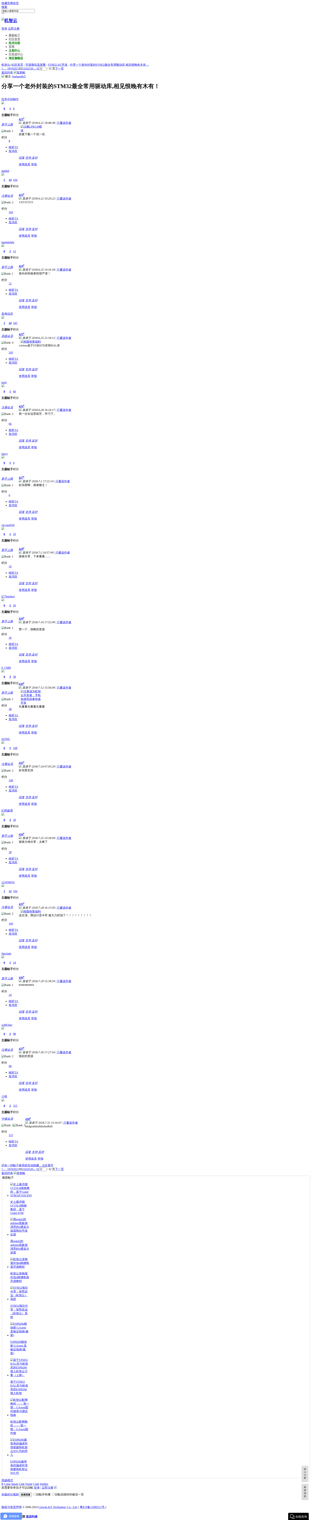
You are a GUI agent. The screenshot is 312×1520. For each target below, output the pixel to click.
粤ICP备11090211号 (92, 1507)
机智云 (5, 64)
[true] (2, 13)
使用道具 (24, 164)
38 (14, 676)
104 (15, 179)
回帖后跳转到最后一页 (69, 1494)
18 (8, 68)
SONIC (5, 739)
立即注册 (14, 28)
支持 (28, 157)
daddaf (5, 170)
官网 (11, 46)
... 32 (36, 68)
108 (15, 748)
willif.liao (6, 1024)
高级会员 (7, 336)
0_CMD (6, 667)
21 (17, 68)
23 (23, 68)
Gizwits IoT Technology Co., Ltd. (57, 1507)
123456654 (7, 882)
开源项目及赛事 (35, 64)
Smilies (44, 1484)
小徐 (4, 1096)
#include (6, 953)
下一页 (59, 68)
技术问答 (14, 42)
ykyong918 (7, 525)
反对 (35, 157)
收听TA (13, 147)
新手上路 (7, 124)
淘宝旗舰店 (16, 58)
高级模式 (7, 1480)
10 (14, 534)
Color (7, 1484)
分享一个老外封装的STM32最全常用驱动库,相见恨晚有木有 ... (109, 64)
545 (15, 323)
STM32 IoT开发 (58, 64)
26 (31, 68)
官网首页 (13, 3)
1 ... (3, 68)
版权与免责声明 (11, 1507)
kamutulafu (7, 242)
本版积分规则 (10, 1494)
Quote (28, 1484)
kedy (4, 382)
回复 (22, 157)
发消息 (13, 151)
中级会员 (7, 1118)
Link (22, 1484)
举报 (34, 164)
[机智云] (9, 20)
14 (10, 179)
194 (15, 891)
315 (15, 1105)
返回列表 (7, 72)
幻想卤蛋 (7, 810)
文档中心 (14, 50)
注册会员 (7, 195)
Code (36, 1484)
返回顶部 (305, 1492)
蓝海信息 (7, 313)
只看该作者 (64, 122)
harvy (4, 453)
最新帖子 (14, 35)
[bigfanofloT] (2, 76)
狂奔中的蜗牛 (10, 99)
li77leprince (8, 596)
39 (14, 819)
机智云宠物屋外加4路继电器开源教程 (19, 1277)
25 (28, 68)
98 (14, 1033)
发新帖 (21, 72)
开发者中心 (16, 54)
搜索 (4, 6)
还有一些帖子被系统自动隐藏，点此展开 (27, 1165)
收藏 (4, 3)
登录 (4, 28)
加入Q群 (305, 1473)
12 (14, 251)
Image (14, 1484)
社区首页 (14, 39)
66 (14, 391)
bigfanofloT (19, 76)
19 (11, 68)
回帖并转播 (43, 1494)
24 (26, 68)
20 (14, 68)
